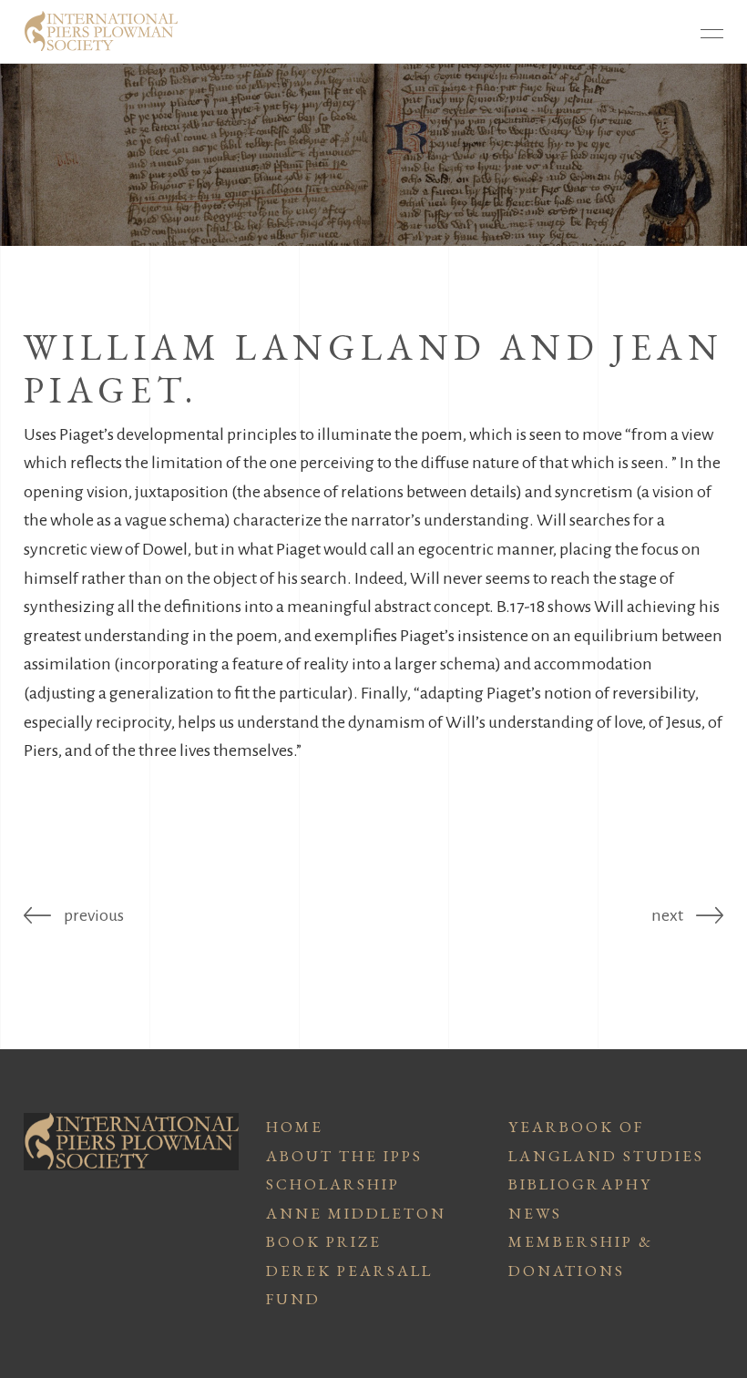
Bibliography (580, 1184)
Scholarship (333, 1184)
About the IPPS (344, 1156)
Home (294, 1127)
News (535, 1213)
